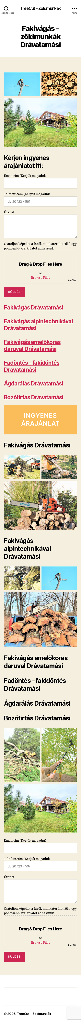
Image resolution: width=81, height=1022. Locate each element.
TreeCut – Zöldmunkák (34, 1014)
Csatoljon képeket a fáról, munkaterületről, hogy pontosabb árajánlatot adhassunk (40, 262)
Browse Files (40, 278)
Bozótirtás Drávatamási (33, 397)
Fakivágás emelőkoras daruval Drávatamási (32, 345)
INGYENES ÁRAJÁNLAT (40, 419)
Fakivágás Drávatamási (33, 307)
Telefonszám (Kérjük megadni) (27, 194)
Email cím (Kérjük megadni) (25, 176)
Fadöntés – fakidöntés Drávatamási (31, 366)
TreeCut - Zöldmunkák (40, 8)
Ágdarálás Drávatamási (33, 383)
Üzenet (9, 212)
